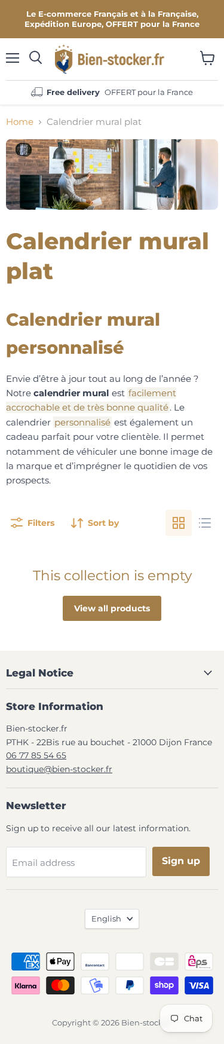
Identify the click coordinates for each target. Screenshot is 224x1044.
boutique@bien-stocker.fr (59, 769)
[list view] (205, 523)
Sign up (181, 861)
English (106, 918)
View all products (112, 608)
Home (19, 122)
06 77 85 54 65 (36, 755)
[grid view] (178, 523)
